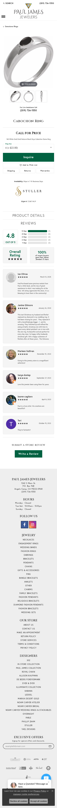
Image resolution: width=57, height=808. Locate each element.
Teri (19, 420)
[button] (8, 3)
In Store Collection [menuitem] (28, 664)
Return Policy (28, 636)
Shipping (11, 171)
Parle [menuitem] (28, 717)
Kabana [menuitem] (28, 691)
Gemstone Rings (11, 26)
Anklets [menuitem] (28, 582)
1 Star (24, 243)
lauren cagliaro (25, 396)
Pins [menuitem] (28, 574)
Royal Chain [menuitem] (28, 672)
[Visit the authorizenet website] (48, 768)
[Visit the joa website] (28, 777)
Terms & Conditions (28, 644)
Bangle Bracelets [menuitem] (28, 578)
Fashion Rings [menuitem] (28, 551)
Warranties (45, 171)
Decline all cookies (18, 801)
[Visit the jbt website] (44, 759)
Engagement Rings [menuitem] (28, 543)
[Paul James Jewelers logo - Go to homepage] (28, 11)
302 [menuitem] (28, 660)
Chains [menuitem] (28, 566)
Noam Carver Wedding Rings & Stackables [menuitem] (28, 710)
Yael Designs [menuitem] (28, 729)
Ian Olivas (23, 273)
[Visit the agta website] (36, 759)
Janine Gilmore (25, 305)
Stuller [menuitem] (29, 725)
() (49, 231)
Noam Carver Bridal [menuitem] (28, 706)
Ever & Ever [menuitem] (28, 683)
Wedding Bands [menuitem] (28, 547)
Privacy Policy (28, 648)
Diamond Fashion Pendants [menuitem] (28, 604)
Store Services (28, 640)
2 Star (24, 240)
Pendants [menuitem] (28, 562)
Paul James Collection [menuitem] (28, 668)
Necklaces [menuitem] (28, 539)
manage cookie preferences (26, 794)
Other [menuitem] (28, 585)
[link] (46, 3)
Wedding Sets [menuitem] (28, 612)
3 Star (24, 237)
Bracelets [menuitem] (28, 559)
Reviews (28, 223)
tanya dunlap (24, 375)
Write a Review (28, 453)
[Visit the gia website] (27, 759)
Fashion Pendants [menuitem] (28, 597)
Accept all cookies (38, 801)
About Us (28, 625)
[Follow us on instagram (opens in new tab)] (32, 524)
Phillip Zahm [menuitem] (28, 721)
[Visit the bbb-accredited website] (22, 768)
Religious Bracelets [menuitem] (28, 601)
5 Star (24, 231)
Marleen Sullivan (26, 351)
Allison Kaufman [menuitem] (28, 675)
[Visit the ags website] (15, 759)
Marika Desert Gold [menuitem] (28, 698)
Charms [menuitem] (28, 589)
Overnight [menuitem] (28, 714)
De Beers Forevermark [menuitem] (28, 679)
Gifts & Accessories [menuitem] (28, 570)
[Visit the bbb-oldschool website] (31, 768)
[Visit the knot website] (39, 768)
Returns (27, 171)
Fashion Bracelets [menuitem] (28, 608)
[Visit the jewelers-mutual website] (11, 768)
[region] (28, 62)
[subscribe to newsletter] (50, 746)
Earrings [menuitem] (28, 555)
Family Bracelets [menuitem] (28, 593)
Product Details (28, 215)
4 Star (24, 234)
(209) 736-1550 (28, 110)
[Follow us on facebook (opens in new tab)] (24, 524)
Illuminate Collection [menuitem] (28, 687)
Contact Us (28, 628)
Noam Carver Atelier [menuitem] (28, 702)
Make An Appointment (28, 632)
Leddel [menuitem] (28, 695)
